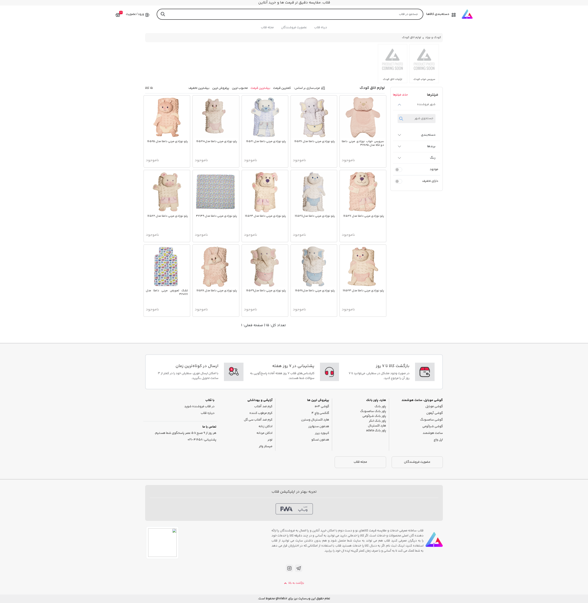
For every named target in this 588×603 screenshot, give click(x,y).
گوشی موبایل (434, 406)
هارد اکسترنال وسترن (315, 420)
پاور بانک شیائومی (374, 416)
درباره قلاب (208, 413)
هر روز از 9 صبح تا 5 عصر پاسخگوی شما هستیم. (185, 433)
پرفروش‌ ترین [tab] (220, 88)
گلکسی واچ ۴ (320, 413)
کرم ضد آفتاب (263, 406)
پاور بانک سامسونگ (373, 411)
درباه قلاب (320, 27)
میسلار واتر (265, 446)
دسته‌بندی (428, 134)
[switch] (398, 169)
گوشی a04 (322, 406)
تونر (270, 440)
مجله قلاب (267, 27)
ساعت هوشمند (433, 433)
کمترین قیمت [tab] (282, 88)
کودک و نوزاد (433, 37)
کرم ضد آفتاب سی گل (258, 420)
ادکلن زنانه (265, 426)
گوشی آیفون (434, 413)
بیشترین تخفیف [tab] (199, 88)
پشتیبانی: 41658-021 (202, 440)
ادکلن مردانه (264, 433)
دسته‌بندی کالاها (437, 14)
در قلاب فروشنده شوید (199, 406)
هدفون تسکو (320, 440)
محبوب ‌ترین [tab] (240, 88)
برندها (431, 146)
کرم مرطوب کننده (260, 413)
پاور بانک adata (376, 430)
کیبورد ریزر (322, 433)
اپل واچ (438, 440)
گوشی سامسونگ (431, 420)
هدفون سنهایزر (318, 426)
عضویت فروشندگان (294, 27)
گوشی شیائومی (432, 426)
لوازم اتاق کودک (411, 37)
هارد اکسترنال (377, 426)
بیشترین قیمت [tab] (260, 88)
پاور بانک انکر (377, 421)
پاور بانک (380, 406)
